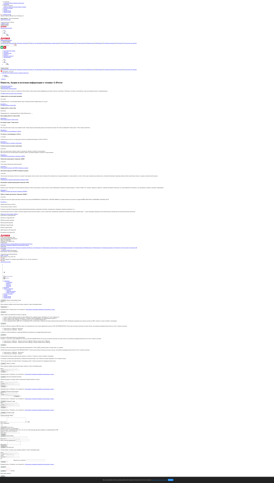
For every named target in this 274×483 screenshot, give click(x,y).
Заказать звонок (4, 25)
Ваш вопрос (4, 444)
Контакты (21, 3)
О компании (6, 3)
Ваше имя (3, 432)
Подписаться (4, 445)
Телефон (3, 370)
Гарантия (5, 7)
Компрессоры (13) (89, 247)
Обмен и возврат (22, 7)
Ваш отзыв (4, 422)
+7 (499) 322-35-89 (6, 14)
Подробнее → (4, 104)
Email (2, 301)
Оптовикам (6, 4)
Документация (7, 57)
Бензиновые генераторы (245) (8, 247)
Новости (12, 3)
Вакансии (16, 3)
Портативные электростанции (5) (51, 247)
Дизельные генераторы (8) (22, 247)
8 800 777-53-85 (4, 255)
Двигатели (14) (119, 247)
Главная (5, 75)
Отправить (3, 434)
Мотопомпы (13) (98, 247)
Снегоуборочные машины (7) (67, 247)
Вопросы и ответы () (8, 56)
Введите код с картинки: (20, 460)
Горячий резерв (7, 12)
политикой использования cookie (159, 479)
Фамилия (3, 384)
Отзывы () (5, 54)
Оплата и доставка (7, 8)
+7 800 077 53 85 (5, 23)
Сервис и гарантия (8, 288)
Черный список (7, 10)
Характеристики (7, 53)
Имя (2, 368)
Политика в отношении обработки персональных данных (15, 245)
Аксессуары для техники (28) (130, 247)
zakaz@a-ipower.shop (6, 19)
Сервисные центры (13, 7)
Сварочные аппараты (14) (108, 247)
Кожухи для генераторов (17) (36, 247)
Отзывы (5, 9)
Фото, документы (5, 423)
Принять (171, 479)
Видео (2, 431)
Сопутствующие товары (9, 50)
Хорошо (2, 475)
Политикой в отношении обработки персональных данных (40, 309)
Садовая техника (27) (79, 247)
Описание (5, 52)
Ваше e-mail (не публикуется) (8, 440)
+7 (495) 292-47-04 (5, 72)
